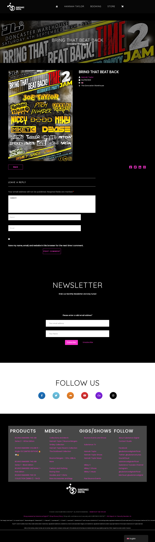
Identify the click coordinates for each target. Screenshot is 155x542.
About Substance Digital (129, 438)
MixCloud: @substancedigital (131, 475)
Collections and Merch (59, 438)
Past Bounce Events (92, 478)
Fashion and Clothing (58, 468)
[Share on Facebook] (130, 167)
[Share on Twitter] (135, 167)
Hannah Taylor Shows (93, 455)
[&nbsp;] (41, 395)
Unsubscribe (88, 342)
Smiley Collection (57, 444)
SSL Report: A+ (111, 516)
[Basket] (122, 6)
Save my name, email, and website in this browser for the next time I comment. (45, 245)
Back (15, 167)
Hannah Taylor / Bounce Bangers (63, 441)
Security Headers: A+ (124, 516)
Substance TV (90, 444)
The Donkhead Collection (60, 451)
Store (111, 6)
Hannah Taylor (74, 6)
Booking (95, 6)
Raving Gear (55, 471)
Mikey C (87, 465)
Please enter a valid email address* (77, 315)
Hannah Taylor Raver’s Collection (63, 448)
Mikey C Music (90, 471)
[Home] (57, 6)
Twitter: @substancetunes (130, 455)
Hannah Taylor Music (93, 458)
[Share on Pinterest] (144, 167)
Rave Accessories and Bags (61, 478)
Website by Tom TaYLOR (98, 512)
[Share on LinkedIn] (140, 167)
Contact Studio (125, 441)
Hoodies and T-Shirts (58, 475)
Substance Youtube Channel (131, 465)
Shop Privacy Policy (56, 516)
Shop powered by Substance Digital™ (36, 516)
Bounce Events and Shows (95, 438)
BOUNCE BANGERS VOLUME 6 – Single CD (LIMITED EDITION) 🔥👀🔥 (28, 451)
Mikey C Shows (90, 468)
